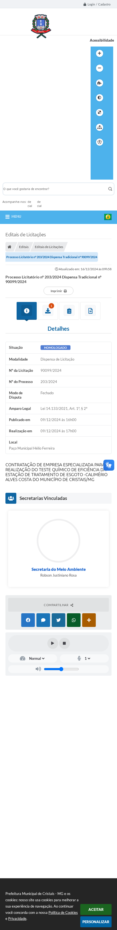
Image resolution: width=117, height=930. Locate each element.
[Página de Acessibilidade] (100, 142)
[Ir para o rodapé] (96, 176)
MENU (16, 216)
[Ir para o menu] (96, 161)
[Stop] (64, 643)
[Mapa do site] (100, 127)
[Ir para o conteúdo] (96, 153)
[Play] (52, 643)
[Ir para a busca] (96, 168)
